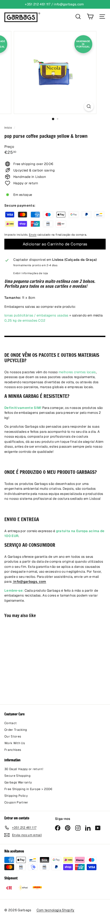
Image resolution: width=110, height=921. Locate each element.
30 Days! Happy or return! (23, 769)
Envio (33, 234)
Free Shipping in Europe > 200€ (28, 789)
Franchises (12, 750)
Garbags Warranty (18, 782)
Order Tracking (15, 730)
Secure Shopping (17, 776)
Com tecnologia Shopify (55, 910)
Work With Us (14, 743)
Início (8, 127)
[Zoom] (88, 106)
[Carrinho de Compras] (90, 16)
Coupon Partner (16, 802)
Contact (10, 723)
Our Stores (12, 736)
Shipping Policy (16, 796)
